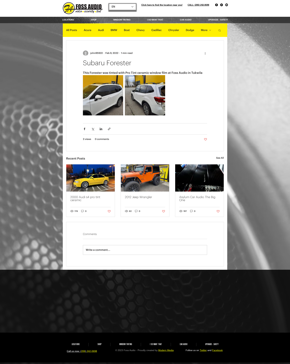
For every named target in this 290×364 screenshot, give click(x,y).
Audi (101, 30)
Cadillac (156, 30)
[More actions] (205, 53)
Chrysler (173, 30)
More (204, 30)
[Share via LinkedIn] (101, 129)
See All (220, 158)
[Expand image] (103, 95)
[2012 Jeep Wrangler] (145, 178)
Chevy (140, 30)
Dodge (190, 30)
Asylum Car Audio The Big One (197, 199)
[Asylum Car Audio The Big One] (199, 178)
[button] (219, 30)
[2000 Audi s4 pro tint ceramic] (90, 178)
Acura (87, 30)
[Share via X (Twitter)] (92, 129)
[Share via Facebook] (84, 129)
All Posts (71, 30)
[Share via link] (109, 129)
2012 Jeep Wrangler (138, 197)
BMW (114, 30)
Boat (127, 30)
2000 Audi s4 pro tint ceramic (85, 199)
